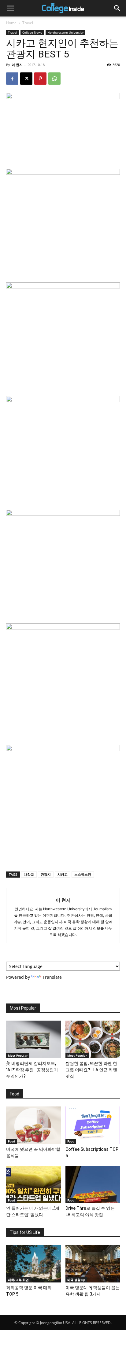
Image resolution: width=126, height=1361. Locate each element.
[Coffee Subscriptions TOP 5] (92, 1125)
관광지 (46, 874)
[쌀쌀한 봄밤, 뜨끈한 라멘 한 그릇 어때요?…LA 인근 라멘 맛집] (92, 1039)
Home (11, 22)
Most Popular (18, 1055)
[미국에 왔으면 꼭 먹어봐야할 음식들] (33, 1125)
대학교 (29, 874)
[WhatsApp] (54, 78)
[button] (10, 8)
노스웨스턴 (82, 874)
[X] (26, 78)
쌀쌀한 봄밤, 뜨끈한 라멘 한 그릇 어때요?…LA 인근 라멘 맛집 (91, 1070)
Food (11, 1141)
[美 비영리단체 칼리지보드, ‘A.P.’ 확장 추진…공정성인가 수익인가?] (33, 1039)
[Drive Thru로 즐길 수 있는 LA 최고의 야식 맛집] (92, 1184)
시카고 (62, 874)
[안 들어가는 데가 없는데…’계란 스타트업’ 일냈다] (33, 1184)
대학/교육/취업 (18, 1280)
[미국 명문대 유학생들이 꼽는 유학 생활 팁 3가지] (92, 1263)
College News (32, 32)
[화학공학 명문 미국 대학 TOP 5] (33, 1263)
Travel (27, 22)
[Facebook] (12, 78)
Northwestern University (65, 32)
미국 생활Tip (76, 1280)
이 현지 (17, 64)
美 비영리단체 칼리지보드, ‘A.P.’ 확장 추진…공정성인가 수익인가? (32, 1070)
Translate (52, 977)
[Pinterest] (40, 78)
